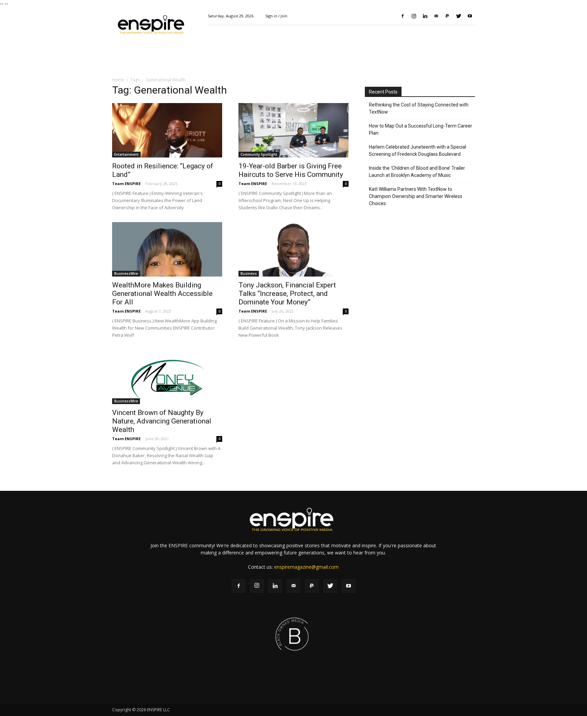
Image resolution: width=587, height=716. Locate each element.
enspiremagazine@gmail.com (306, 567)
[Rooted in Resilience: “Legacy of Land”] (167, 130)
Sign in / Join (276, 15)
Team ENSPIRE (126, 183)
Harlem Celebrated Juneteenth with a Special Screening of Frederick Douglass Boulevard (417, 150)
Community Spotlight (259, 154)
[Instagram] (414, 16)
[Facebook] (402, 16)
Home (118, 80)
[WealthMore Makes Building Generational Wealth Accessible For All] (167, 249)
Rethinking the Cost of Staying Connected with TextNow (418, 108)
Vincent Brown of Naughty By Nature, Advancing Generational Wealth (161, 421)
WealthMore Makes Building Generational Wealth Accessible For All (162, 293)
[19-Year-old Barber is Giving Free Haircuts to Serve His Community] (293, 130)
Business (249, 273)
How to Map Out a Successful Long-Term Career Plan (420, 129)
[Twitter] (458, 16)
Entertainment (126, 154)
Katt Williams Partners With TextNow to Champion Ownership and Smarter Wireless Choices (415, 196)
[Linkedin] (425, 16)
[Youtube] (470, 16)
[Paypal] (447, 16)
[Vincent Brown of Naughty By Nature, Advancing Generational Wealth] (167, 377)
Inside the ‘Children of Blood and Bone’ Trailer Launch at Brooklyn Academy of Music (417, 171)
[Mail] (436, 16)
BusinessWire (126, 273)
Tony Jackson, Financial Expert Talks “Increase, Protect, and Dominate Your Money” (287, 293)
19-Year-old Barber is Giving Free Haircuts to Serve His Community (290, 170)
